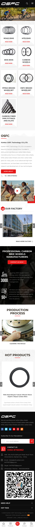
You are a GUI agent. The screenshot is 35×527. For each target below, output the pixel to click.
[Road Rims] (9, 35)
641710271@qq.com (10, 462)
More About (8, 171)
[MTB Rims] (26, 35)
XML (15, 517)
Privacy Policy (23, 517)
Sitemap (9, 517)
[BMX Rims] (9, 56)
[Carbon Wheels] (26, 57)
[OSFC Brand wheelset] (26, 83)
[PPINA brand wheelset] (9, 83)
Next (34, 225)
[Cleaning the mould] (17, 331)
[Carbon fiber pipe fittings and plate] (9, 112)
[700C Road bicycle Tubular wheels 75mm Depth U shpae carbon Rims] (17, 377)
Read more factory (23, 241)
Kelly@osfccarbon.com (16, 460)
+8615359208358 (24, 469)
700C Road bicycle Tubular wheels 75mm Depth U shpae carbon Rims (17, 395)
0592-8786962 (12, 176)
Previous (1, 225)
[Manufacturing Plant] (17, 225)
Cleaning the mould (17, 343)
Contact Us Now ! (17, 262)
